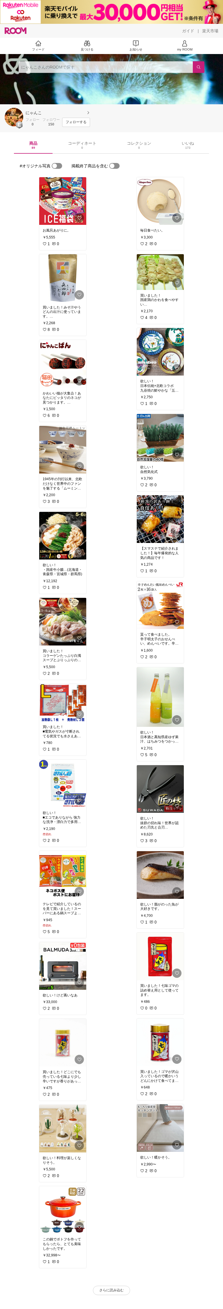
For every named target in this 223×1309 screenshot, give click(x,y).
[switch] (57, 166)
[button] (14, 117)
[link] (62, 201)
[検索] (198, 67)
